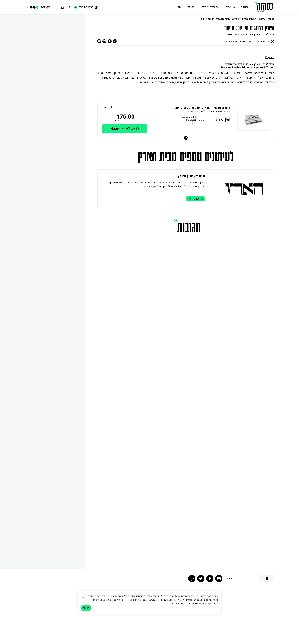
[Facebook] (209, 578)
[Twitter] (200, 578)
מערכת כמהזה (245, 41)
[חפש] (69, 7)
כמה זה (271, 19)
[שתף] (110, 107)
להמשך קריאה (195, 199)
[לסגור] (83, 597)
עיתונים (261, 19)
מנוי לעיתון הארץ (191, 176)
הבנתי (86, 608)
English (269, 57)
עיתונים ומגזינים (249, 19)
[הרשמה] (62, 7)
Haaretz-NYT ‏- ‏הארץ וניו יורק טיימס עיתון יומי (202, 108)
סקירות (235, 19)
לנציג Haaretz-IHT (124, 128)
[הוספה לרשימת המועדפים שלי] (105, 107)
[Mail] (218, 578)
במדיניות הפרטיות (189, 603)
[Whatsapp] (191, 578)
